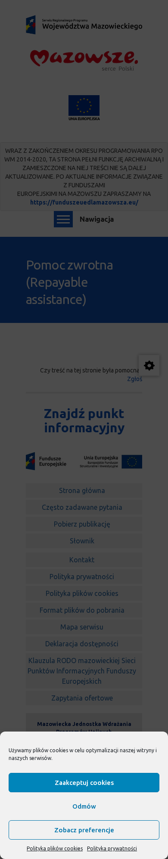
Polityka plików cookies (55, 848)
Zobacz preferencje (84, 830)
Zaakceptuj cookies (84, 782)
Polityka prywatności (112, 848)
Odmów (84, 806)
